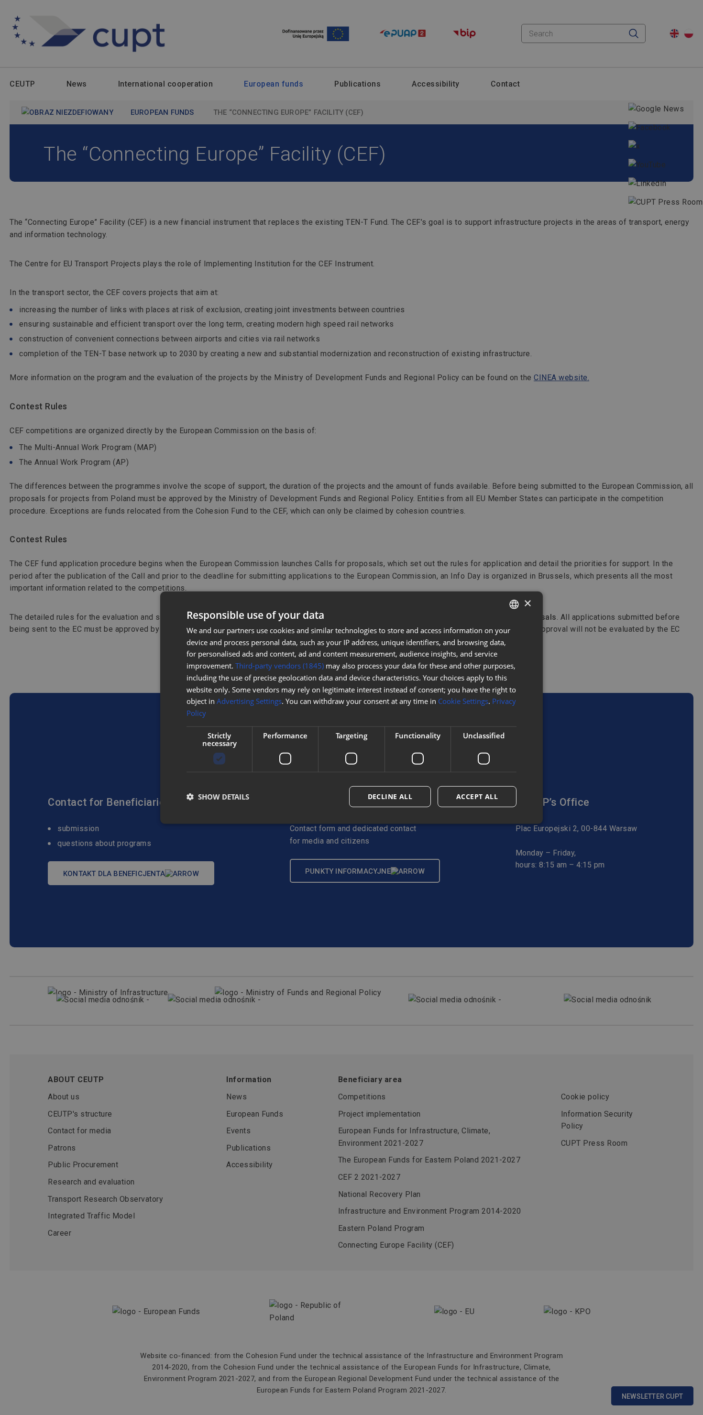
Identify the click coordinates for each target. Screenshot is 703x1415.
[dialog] (351, 707)
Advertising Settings (249, 701)
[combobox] (514, 604)
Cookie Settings (463, 701)
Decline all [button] (390, 796)
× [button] (527, 603)
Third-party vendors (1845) (279, 665)
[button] (218, 796)
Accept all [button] (477, 796)
